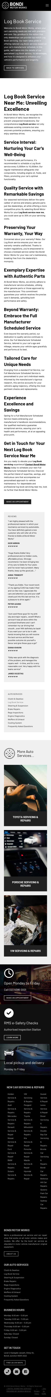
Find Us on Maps (14, 1363)
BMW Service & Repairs (12, 1164)
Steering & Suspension (18, 706)
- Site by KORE (44, 1391)
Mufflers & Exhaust (16, 719)
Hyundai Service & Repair (28, 1175)
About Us (11, 1254)
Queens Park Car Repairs (44, 1193)
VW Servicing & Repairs (28, 1098)
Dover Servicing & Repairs (44, 1121)
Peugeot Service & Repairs (28, 1109)
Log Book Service (15, 702)
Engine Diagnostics (16, 716)
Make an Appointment (17, 502)
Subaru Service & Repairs (12, 1175)
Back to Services (15, 68)
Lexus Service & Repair (44, 1109)
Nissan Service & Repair (12, 1142)
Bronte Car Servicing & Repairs (44, 1156)
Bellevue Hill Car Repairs (44, 1182)
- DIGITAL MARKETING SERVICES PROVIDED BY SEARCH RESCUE (18, 1390)
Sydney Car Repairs (43, 1204)
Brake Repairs (14, 709)
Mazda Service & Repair (28, 1164)
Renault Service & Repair (12, 1131)
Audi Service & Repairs (12, 1109)
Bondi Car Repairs (43, 1171)
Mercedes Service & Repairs (12, 1120)
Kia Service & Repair (28, 1142)
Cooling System (15, 723)
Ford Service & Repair (12, 1153)
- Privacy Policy (36, 1391)
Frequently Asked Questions (20, 726)
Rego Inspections (15, 712)
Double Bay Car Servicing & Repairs (44, 1138)
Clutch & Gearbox (15, 699)
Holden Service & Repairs (12, 1098)
